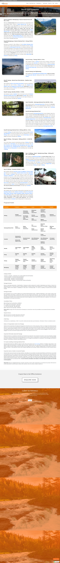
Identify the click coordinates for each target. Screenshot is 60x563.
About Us (50, 3)
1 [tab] (27, 406)
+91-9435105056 (9, 0)
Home (27, 3)
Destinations (38, 3)
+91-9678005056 (4, 0)
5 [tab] (31, 406)
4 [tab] (30, 406)
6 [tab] (32, 406)
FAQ (53, 3)
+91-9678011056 (14, 0)
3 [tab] (29, 406)
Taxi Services (45, 3)
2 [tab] (28, 406)
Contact (56, 3)
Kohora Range (37, 343)
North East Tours (32, 3)
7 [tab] (33, 406)
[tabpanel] (30, 398)
